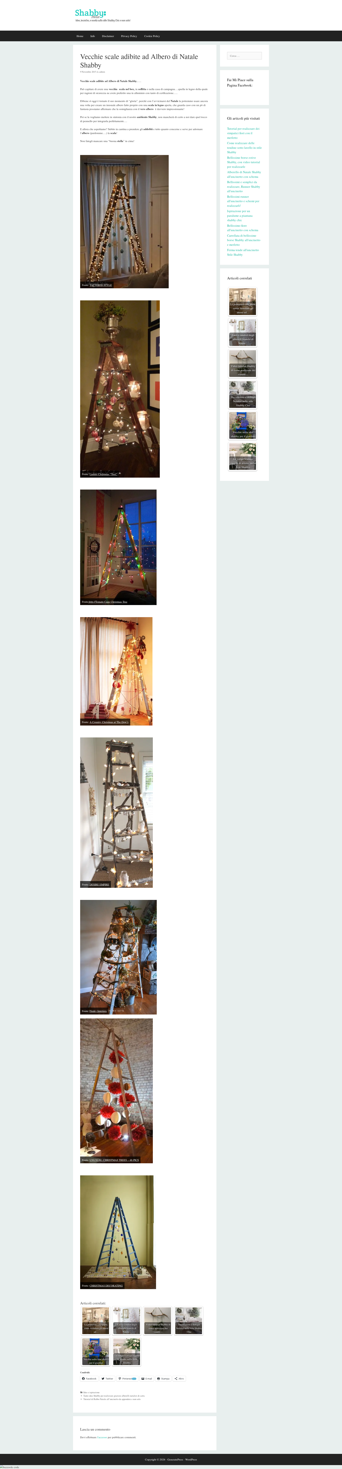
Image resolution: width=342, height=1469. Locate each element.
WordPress (191, 1459)
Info (92, 36)
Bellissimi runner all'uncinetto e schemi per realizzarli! (243, 201)
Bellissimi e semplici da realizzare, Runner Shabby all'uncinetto (243, 186)
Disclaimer (108, 36)
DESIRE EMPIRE (99, 884)
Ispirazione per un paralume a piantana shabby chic (240, 215)
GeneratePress (175, 1459)
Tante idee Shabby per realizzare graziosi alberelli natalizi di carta (114, 1395)
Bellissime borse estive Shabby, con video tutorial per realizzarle (243, 162)
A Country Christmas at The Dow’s (109, 722)
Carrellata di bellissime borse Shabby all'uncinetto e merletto (243, 240)
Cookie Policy (152, 36)
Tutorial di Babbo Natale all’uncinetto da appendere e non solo (112, 1399)
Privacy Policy (129, 36)
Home (80, 36)
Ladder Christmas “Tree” (103, 474)
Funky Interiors (98, 1011)
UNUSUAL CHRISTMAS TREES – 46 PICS (114, 1160)
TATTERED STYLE (101, 285)
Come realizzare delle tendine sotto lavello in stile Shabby (244, 147)
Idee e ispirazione (91, 1392)
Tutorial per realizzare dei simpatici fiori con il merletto (243, 133)
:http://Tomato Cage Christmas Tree (107, 601)
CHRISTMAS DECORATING (106, 1285)
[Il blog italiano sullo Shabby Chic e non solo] (105, 15)
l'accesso (102, 1437)
